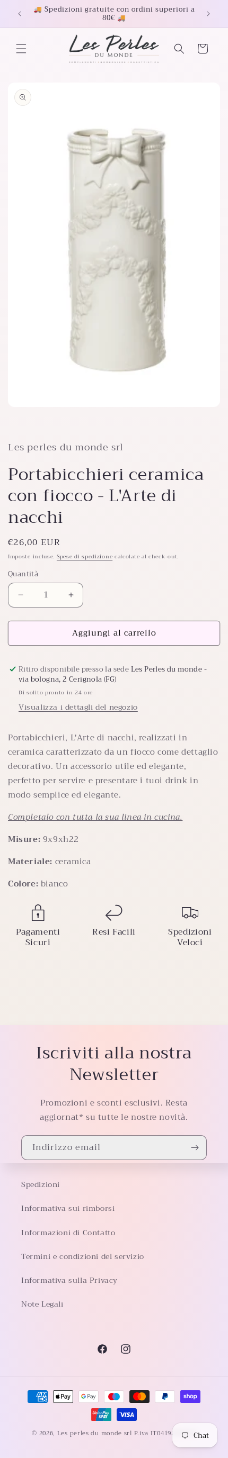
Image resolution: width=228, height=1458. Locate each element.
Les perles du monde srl (94, 1433)
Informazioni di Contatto (68, 1232)
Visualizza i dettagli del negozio (78, 707)
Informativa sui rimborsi (68, 1208)
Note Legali (42, 1304)
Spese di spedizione (84, 556)
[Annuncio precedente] (19, 13)
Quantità (23, 574)
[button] (21, 48)
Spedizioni (40, 1184)
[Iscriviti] (194, 1147)
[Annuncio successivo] (208, 13)
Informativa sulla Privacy (69, 1280)
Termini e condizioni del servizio (82, 1256)
